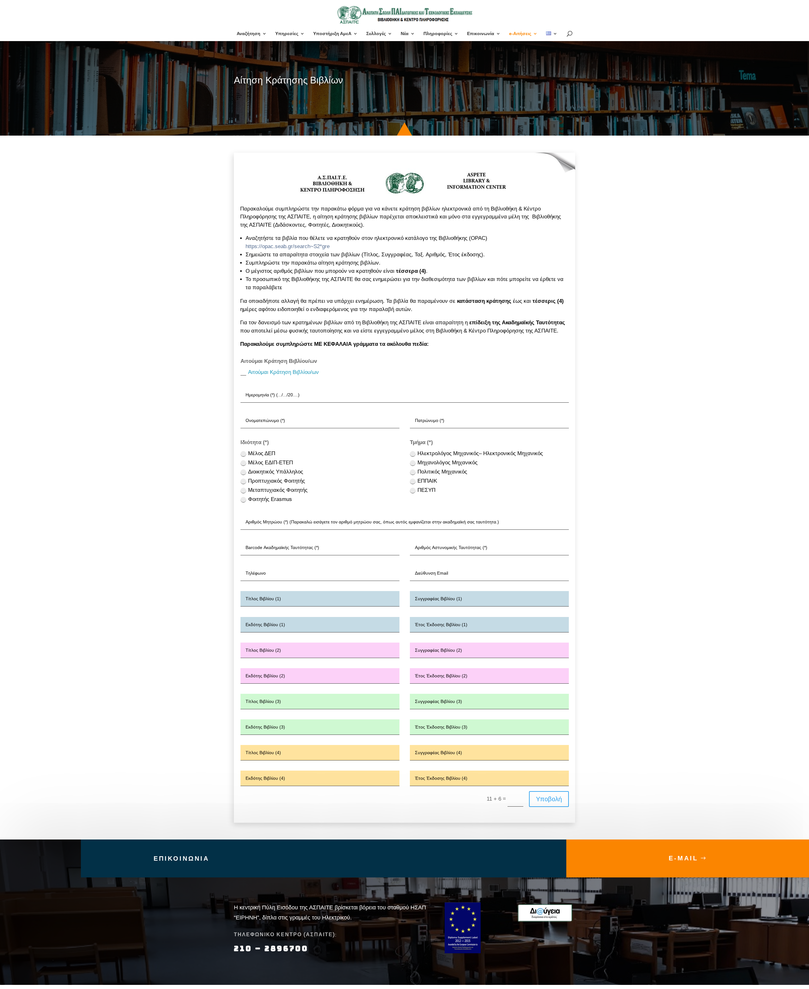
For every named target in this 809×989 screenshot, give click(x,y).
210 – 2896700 (272, 948)
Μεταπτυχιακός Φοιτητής (277, 490)
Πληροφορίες (437, 33)
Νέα (405, 33)
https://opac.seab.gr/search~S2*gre (288, 246)
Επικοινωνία (480, 33)
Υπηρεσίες (286, 33)
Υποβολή (549, 799)
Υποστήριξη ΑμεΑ (332, 33)
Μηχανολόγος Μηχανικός (447, 463)
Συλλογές (376, 33)
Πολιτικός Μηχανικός (442, 472)
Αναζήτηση (248, 33)
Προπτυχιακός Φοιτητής (276, 481)
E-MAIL (683, 858)
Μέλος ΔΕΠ (261, 453)
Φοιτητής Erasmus (270, 499)
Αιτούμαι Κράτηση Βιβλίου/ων (283, 372)
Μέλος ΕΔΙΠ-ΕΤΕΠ (270, 463)
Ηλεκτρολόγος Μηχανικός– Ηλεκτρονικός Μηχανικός (480, 453)
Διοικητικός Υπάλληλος (275, 472)
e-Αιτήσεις (520, 33)
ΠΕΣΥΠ (426, 490)
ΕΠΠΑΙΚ (427, 481)
